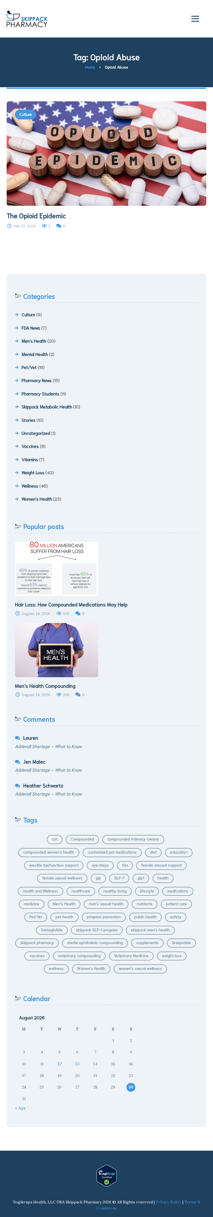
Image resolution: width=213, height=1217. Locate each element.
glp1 (141, 877)
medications (177, 890)
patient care (176, 903)
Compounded (82, 838)
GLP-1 (119, 877)
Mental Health (35, 354)
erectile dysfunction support (53, 864)
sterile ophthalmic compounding (95, 942)
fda (125, 864)
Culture (25, 114)
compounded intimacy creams (133, 838)
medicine (31, 903)
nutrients (145, 903)
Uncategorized (36, 433)
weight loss (172, 955)
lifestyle (147, 890)
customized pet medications (112, 851)
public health (145, 916)
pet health (64, 916)
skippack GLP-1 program (97, 929)
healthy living (115, 890)
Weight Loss (33, 472)
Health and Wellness (40, 890)
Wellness (30, 485)
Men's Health (34, 340)
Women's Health (37, 498)
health (163, 877)
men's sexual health (106, 903)
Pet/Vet (29, 367)
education (178, 851)
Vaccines (30, 446)
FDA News (31, 327)
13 (77, 1064)
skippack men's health (150, 929)
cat (54, 838)
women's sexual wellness (140, 968)
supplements (147, 942)
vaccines (37, 955)
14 (95, 1064)
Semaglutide (52, 929)
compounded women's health (48, 851)
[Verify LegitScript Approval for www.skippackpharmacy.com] (106, 1176)
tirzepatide (181, 942)
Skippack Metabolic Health (47, 406)
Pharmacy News (37, 380)
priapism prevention (104, 916)
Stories (29, 420)
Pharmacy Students (40, 393)
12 (59, 1064)
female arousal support (161, 864)
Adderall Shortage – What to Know (48, 746)
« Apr (20, 1108)
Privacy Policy (168, 1202)
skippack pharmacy (37, 942)
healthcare (81, 890)
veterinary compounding (79, 955)
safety (175, 916)
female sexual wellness (62, 877)
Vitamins (30, 459)
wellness (56, 968)
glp (98, 877)
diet (153, 851)
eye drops (100, 864)
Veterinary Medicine (131, 955)
